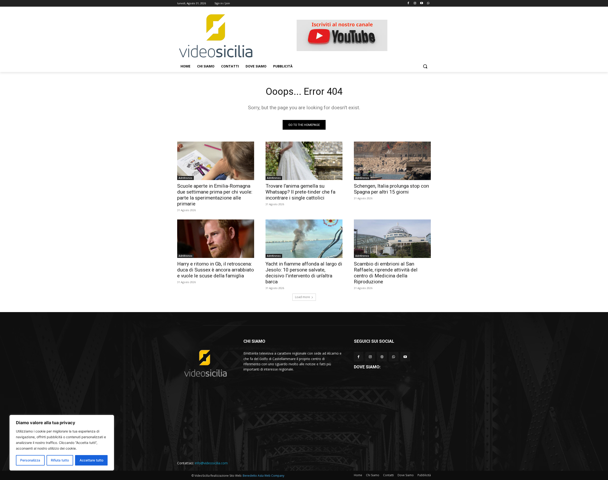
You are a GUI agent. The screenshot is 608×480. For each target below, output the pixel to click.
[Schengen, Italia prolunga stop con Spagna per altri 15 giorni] (392, 161)
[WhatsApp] (393, 356)
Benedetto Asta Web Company (263, 476)
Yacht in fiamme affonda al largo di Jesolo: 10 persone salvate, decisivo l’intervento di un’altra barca (304, 273)
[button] (425, 66)
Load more (302, 297)
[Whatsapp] (428, 3)
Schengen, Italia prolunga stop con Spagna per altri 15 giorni (391, 189)
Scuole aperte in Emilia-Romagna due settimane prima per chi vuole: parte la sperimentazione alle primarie (214, 195)
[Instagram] (415, 3)
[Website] (381, 356)
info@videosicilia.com (211, 463)
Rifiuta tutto (60, 460)
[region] (62, 442)
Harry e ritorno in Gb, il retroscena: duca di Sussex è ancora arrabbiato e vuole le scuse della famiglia (215, 270)
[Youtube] (421, 3)
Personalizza (30, 460)
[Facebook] (408, 3)
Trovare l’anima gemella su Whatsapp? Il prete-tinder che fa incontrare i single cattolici (300, 192)
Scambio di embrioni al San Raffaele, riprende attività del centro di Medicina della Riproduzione (386, 273)
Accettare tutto (91, 460)
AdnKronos (185, 178)
